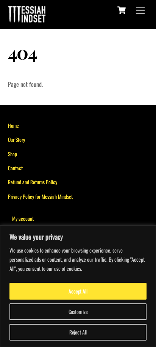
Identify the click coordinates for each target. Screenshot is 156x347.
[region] (78, 286)
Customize (78, 312)
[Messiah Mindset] (27, 17)
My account (23, 218)
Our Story (16, 139)
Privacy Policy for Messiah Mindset (40, 196)
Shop (12, 154)
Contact (15, 168)
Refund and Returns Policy (32, 182)
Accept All (78, 291)
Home (13, 125)
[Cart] (121, 10)
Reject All (78, 332)
